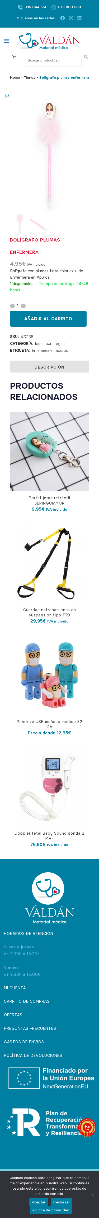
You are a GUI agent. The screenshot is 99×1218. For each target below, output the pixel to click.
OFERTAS (13, 1015)
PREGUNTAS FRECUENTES (30, 1028)
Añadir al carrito (48, 319)
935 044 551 (35, 7)
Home (15, 77)
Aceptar (39, 1202)
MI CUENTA (15, 987)
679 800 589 (69, 7)
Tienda (29, 77)
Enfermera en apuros (50, 350)
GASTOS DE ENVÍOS (24, 1042)
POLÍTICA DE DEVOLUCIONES (33, 1055)
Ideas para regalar (51, 343)
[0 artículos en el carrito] (14, 57)
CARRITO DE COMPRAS (27, 1001)
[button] (44, 96)
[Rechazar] (92, 1194)
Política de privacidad (50, 1210)
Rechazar (61, 1202)
